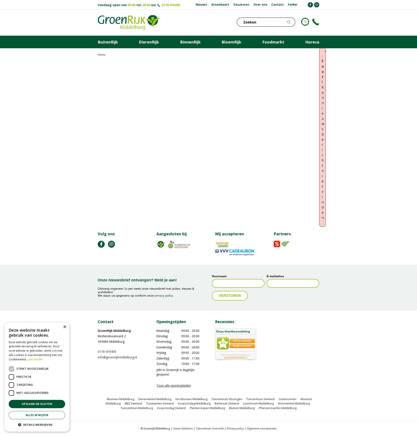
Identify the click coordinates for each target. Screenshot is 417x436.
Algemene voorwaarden (262, 428)
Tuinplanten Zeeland (160, 403)
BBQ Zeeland (133, 403)
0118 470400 (171, 5)
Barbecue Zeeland (227, 403)
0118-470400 (107, 351)
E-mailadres (275, 276)
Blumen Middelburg (242, 408)
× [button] (64, 327)
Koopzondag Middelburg (194, 403)
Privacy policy (235, 428)
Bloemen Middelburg (120, 399)
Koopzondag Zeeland (171, 408)
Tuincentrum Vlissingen (227, 399)
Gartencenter (287, 399)
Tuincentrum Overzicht (210, 428)
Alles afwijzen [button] (37, 415)
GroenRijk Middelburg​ (114, 331)
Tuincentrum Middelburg (137, 408)
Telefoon (315, 21)
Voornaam (219, 276)
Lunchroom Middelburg (258, 403)
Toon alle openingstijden (173, 385)
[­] (310, 4)
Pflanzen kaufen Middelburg (277, 408)
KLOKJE (305, 21)
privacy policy (164, 295)
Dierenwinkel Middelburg (154, 399)
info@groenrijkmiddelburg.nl (117, 357)
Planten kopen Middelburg (207, 408)
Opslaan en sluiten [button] (37, 404)
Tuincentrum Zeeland (260, 399)
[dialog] (37, 377)
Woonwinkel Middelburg (294, 403)
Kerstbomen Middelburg (191, 399)
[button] (37, 424)
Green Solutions (183, 428)
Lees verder (35, 359)
